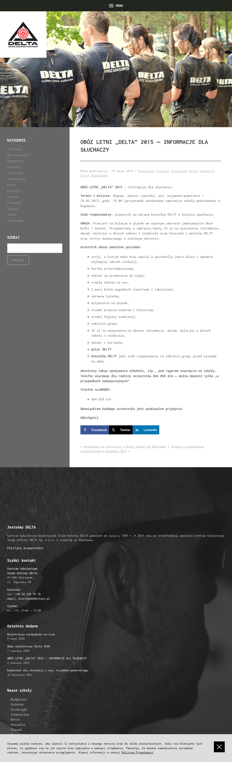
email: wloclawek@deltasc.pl (28, 598)
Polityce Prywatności (137, 752)
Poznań (12, 197)
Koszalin (14, 191)
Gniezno (13, 167)
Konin (11, 185)
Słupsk (12, 209)
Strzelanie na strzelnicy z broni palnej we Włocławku (125, 446)
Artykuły (14, 149)
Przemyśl (14, 203)
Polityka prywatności (25, 548)
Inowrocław (16, 179)
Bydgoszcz (15, 161)
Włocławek (15, 220)
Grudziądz (15, 173)
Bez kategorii (19, 155)
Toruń (11, 215)
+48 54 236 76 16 (28, 594)
